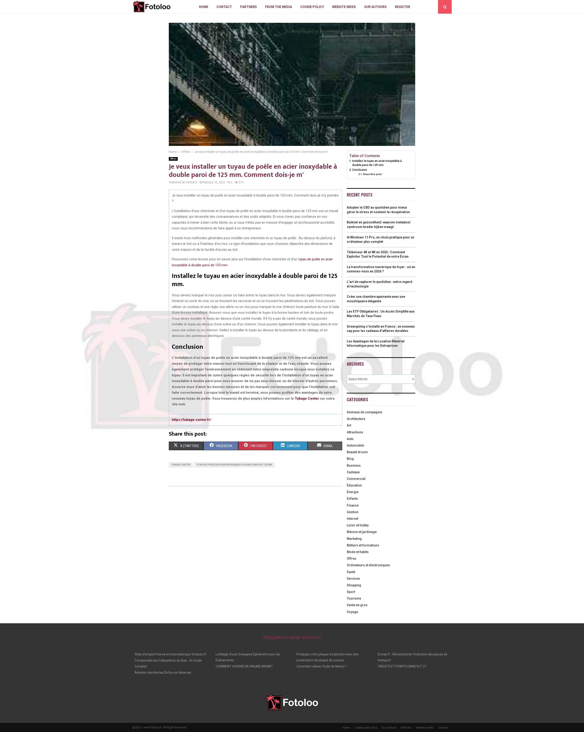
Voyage (352, 612)
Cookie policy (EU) (366, 727)
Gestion (352, 512)
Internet (352, 518)
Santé (351, 572)
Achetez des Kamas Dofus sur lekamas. (163, 672)
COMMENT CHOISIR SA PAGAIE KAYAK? (244, 666)
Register (402, 7)
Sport (351, 592)
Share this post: (372, 174)
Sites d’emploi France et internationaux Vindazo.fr (170, 654)
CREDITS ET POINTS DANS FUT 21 (402, 666)
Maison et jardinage (362, 532)
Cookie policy (312, 7)
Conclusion (359, 169)
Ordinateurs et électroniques (368, 565)
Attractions (355, 432)
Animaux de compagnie (364, 412)
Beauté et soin (357, 452)
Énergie (352, 492)
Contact (224, 7)
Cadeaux (353, 472)
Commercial (356, 479)
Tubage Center (307, 398)
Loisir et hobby (358, 525)
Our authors (375, 7)
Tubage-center (180, 464)
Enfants (352, 498)
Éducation (354, 485)
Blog (350, 458)
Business (354, 465)
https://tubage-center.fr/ (191, 420)
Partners (248, 7)
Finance (353, 505)
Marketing (354, 539)
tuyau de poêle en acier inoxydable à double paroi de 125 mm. (234, 464)
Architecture (356, 419)
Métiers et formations (363, 545)
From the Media (278, 7)
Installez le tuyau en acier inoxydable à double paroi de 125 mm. (377, 163)
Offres (173, 159)
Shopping (354, 585)
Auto (350, 439)
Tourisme (354, 598)
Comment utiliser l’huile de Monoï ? (322, 666)
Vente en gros (357, 605)
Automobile (355, 445)
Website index (344, 7)
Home (203, 7)
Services (353, 578)
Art (349, 425)
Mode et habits (358, 552)
